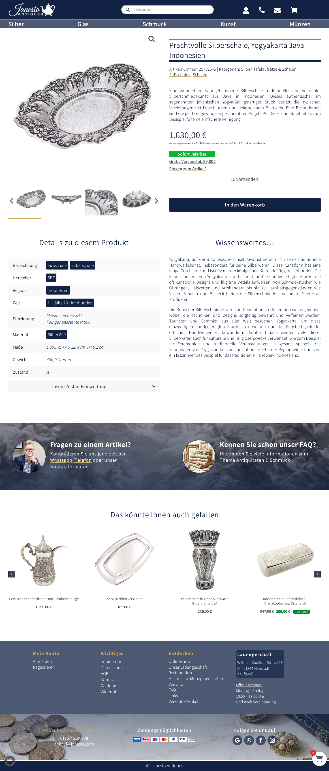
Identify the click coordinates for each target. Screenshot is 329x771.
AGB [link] (105, 673)
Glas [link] (83, 24)
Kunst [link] (228, 24)
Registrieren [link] (44, 667)
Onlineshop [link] (179, 661)
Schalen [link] (200, 75)
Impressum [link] (111, 661)
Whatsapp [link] (61, 460)
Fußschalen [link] (180, 75)
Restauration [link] (180, 673)
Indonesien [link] (58, 290)
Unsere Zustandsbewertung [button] (78, 386)
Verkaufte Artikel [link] (183, 701)
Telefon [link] (83, 460)
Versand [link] (176, 684)
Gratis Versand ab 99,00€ (192, 161)
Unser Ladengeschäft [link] (188, 667)
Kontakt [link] (108, 680)
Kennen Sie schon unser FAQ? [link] (268, 444)
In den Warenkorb (245, 205)
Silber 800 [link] (57, 334)
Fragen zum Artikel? (188, 169)
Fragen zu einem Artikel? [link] (90, 444)
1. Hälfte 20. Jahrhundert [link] (70, 303)
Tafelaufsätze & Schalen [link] (275, 69)
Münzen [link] (300, 24)
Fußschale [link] (57, 265)
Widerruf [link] (108, 692)
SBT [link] (51, 278)
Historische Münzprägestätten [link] (196, 678)
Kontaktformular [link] (69, 466)
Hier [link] (224, 454)
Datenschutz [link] (112, 667)
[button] (156, 201)
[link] (31, 15)
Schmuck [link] (155, 24)
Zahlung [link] (108, 686)
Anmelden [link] (42, 661)
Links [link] (173, 696)
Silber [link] (16, 24)
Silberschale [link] (82, 265)
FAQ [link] (172, 690)
